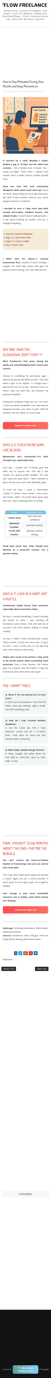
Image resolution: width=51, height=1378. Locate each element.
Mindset (30, 91)
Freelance (22, 91)
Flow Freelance (25, 5)
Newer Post (8, 968)
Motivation (40, 91)
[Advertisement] (25, 53)
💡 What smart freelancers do (25, 1369)
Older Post (42, 968)
